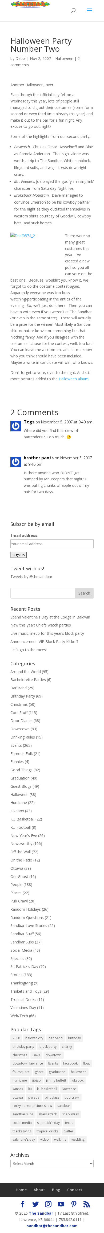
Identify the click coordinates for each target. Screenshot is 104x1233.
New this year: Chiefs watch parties (40, 625)
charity (67, 1046)
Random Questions (27, 917)
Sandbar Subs (22, 942)
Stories (16, 974)
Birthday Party (22, 696)
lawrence (69, 1089)
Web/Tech (19, 1015)
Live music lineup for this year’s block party (47, 633)
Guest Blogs (20, 786)
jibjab (36, 1080)
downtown (54, 1055)
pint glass (52, 1097)
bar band (56, 1038)
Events (16, 745)
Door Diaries (21, 720)
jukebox (77, 1080)
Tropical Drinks (23, 999)
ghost (39, 1072)
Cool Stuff (18, 712)
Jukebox (17, 810)
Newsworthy (21, 843)
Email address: (24, 535)
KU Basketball (22, 819)
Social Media (21, 950)
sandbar (63, 1105)
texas (69, 1122)
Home (21, 1189)
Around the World (25, 671)
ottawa (18, 1097)
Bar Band (18, 687)
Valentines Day (23, 1007)
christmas (20, 1055)
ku (30, 1089)
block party (48, 1046)
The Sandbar (41, 1213)
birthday (74, 1038)
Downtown (20, 728)
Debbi (20, 58)
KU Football (20, 827)
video (44, 1139)
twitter (68, 1131)
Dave (36, 1055)
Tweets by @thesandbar (31, 576)
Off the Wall (20, 851)
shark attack (48, 1114)
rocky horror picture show (32, 1105)
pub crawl (72, 1097)
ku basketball (47, 1089)
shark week (70, 1114)
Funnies (17, 761)
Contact (74, 1189)
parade (33, 1097)
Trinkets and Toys (25, 991)
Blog (56, 1189)
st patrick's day (48, 1122)
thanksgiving (22, 1131)
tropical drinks (47, 1131)
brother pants (39, 458)
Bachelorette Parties (28, 679)
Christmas (19, 704)
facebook (70, 1063)
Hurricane (18, 802)
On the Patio (21, 860)
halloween (78, 1072)
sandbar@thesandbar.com (52, 1225)
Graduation (20, 778)
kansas (18, 1089)
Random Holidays (25, 909)
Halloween (64, 58)
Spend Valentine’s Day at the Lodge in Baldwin (50, 617)
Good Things (21, 769)
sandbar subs (23, 1114)
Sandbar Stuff (22, 933)
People (16, 884)
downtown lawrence (28, 1063)
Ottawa (16, 868)
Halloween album (74, 378)
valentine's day (24, 1139)
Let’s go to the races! (28, 649)
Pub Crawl (19, 901)
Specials (17, 958)
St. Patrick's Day (24, 966)
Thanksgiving (21, 982)
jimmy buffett (56, 1080)
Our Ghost (19, 876)
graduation (57, 1072)
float (86, 1063)
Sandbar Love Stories (28, 925)
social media (22, 1122)
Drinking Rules (22, 737)
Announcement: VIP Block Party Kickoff (44, 641)
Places (16, 892)
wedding (78, 1139)
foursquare (21, 1072)
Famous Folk (21, 753)
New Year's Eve (23, 835)
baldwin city (34, 1038)
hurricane (20, 1080)
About (39, 1189)
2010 (16, 1038)
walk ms (60, 1139)
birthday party (23, 1046)
